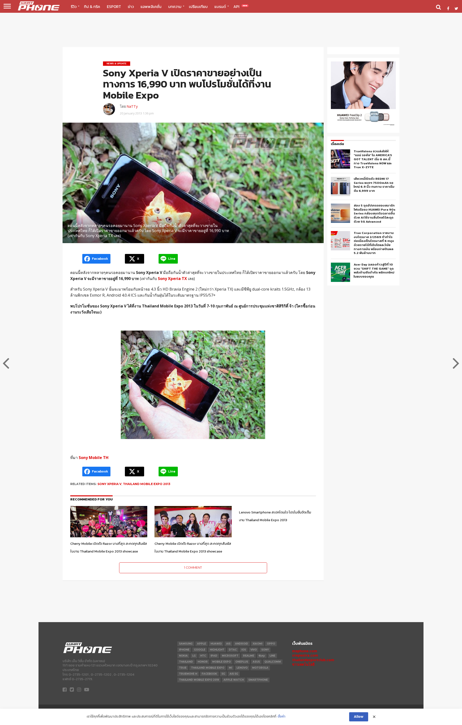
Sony (265, 649)
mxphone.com (304, 651)
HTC (203, 655)
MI (230, 667)
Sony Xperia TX (172, 278)
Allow (358, 716)
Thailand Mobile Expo (207, 667)
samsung (185, 643)
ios (243, 649)
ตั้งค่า (281, 716)
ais (228, 643)
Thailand (186, 661)
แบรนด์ (220, 6)
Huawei (216, 643)
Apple (201, 643)
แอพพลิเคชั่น (151, 6)
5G (223, 673)
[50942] (363, 125)
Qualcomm (272, 661)
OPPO (271, 643)
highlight (217, 649)
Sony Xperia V (109, 484)
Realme (248, 655)
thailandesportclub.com (313, 660)
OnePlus (241, 661)
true (182, 667)
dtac (233, 649)
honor (203, 661)
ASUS (256, 661)
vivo (253, 649)
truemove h (188, 673)
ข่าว (131, 6)
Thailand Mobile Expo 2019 (199, 679)
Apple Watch (234, 679)
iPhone (184, 649)
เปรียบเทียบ (198, 6)
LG (194, 655)
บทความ (174, 6)
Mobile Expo (221, 661)
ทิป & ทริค (92, 6)
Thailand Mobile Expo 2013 (146, 484)
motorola (260, 667)
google (199, 649)
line (272, 655)
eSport (114, 6)
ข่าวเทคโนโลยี (303, 664)
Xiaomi (257, 643)
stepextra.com (305, 655)
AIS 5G (234, 673)
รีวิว (74, 6)
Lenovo (242, 667)
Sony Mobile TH (94, 457)
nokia (183, 655)
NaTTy (132, 106)
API (240, 6)
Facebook (209, 673)
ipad (214, 655)
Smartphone (258, 679)
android (241, 643)
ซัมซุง (262, 655)
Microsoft (230, 655)
